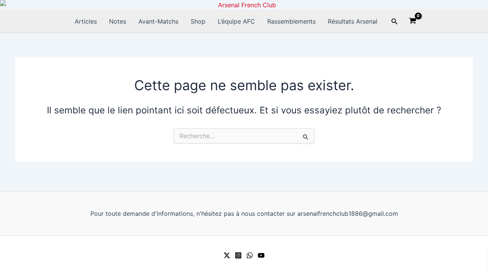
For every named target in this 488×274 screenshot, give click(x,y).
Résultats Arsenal (352, 21)
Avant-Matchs (158, 21)
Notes (117, 21)
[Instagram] (238, 255)
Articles (86, 21)
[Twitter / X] (226, 255)
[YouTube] (261, 255)
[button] (394, 21)
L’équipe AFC (236, 21)
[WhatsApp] (249, 255)
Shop (198, 21)
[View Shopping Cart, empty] (413, 21)
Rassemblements (291, 21)
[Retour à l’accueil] (244, 5)
